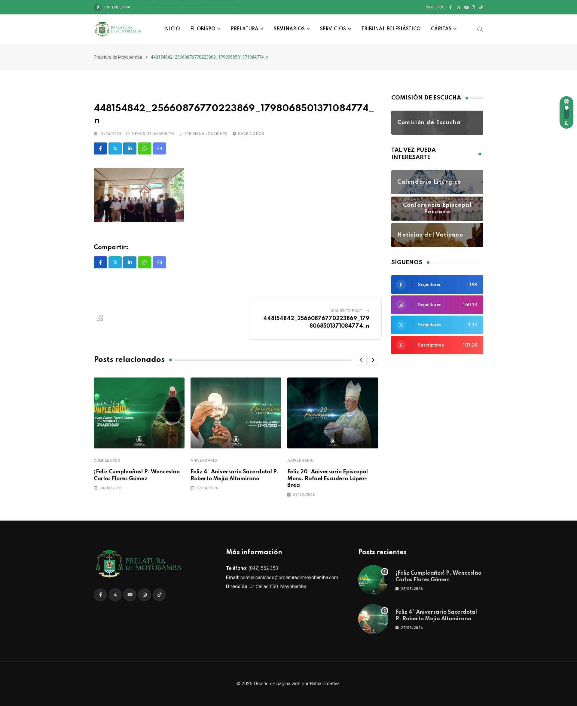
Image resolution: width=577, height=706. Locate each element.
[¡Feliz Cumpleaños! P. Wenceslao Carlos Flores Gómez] (373, 580)
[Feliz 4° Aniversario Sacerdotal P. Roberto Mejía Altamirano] (373, 619)
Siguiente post (346, 311)
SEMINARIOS (289, 29)
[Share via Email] (159, 148)
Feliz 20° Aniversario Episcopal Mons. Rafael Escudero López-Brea (327, 478)
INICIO (171, 29)
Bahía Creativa (325, 683)
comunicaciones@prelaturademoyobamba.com (289, 577)
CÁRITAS (441, 29)
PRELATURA (244, 29)
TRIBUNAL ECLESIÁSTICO (391, 29)
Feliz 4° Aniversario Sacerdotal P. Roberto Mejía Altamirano (194, 7)
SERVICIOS (333, 29)
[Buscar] (480, 28)
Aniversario (204, 460)
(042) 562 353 (263, 568)
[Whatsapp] (144, 148)
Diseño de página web (277, 683)
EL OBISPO (202, 29)
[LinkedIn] (129, 148)
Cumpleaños (107, 460)
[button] (361, 360)
